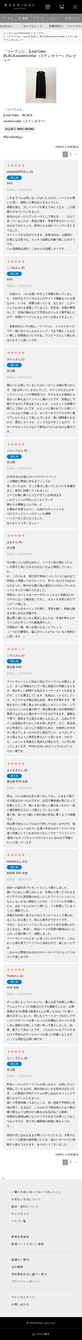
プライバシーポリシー (26, 1281)
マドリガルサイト (23, 1297)
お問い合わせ (20, 1304)
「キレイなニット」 (29, 26)
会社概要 (17, 1267)
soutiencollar (22, 33)
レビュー (55, 18)
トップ (7, 33)
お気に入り (72, 18)
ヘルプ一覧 (18, 1221)
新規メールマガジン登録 (27, 1244)
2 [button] (70, 154)
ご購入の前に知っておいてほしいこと (36, 1192)
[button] (76, 154)
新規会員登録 (20, 1236)
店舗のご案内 (20, 1259)
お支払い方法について (26, 1199)
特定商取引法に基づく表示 (29, 1274)
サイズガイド (20, 1214)
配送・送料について (24, 1206)
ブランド (39, 18)
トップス (39, 33)
